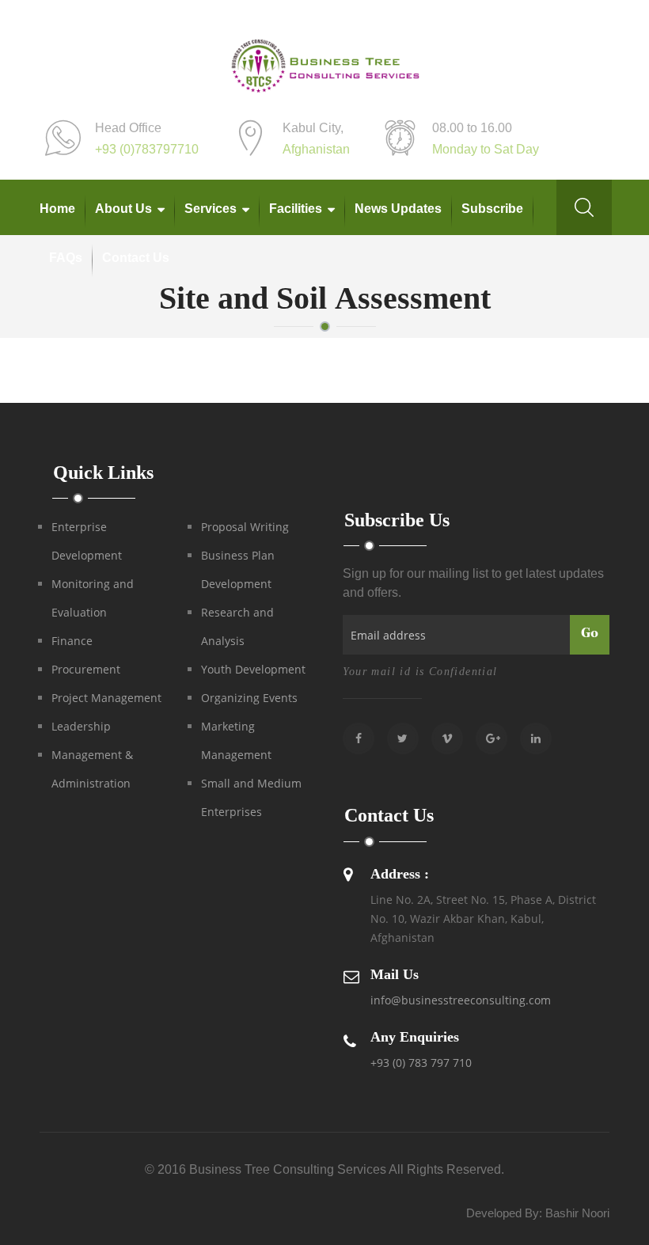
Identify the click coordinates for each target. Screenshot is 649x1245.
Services (210, 208)
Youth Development (253, 669)
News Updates (398, 208)
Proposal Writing (245, 526)
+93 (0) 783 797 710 (421, 1062)
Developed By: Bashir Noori (537, 1213)
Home (57, 208)
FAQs (65, 257)
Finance (72, 640)
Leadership (81, 726)
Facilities (295, 208)
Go (589, 634)
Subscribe (492, 208)
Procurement (85, 669)
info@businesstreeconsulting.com (460, 1000)
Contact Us (135, 257)
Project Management (106, 697)
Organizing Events (249, 697)
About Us (123, 208)
